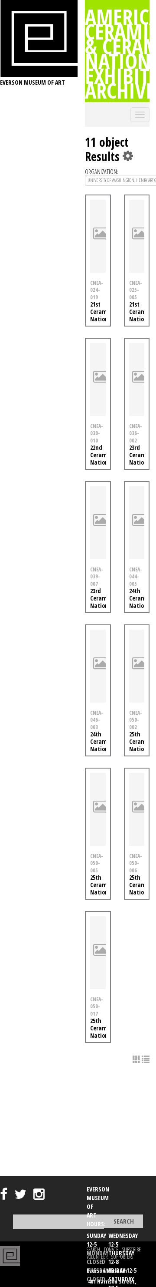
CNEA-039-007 (96, 576)
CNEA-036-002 (135, 433)
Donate (111, 1249)
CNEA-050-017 (96, 1006)
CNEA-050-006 (135, 863)
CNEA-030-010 (96, 433)
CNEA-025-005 (135, 290)
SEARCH (93, 1249)
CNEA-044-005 (135, 576)
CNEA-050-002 (135, 720)
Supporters (122, 1257)
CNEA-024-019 (96, 290)
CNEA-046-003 (96, 720)
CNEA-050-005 (96, 863)
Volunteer (97, 1257)
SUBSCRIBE (131, 1249)
